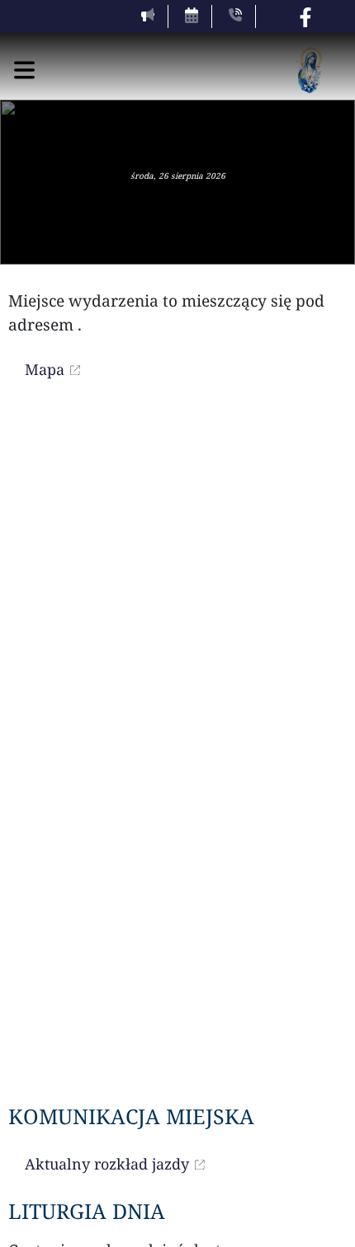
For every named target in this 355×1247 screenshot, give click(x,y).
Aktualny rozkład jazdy (107, 1164)
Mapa (44, 369)
